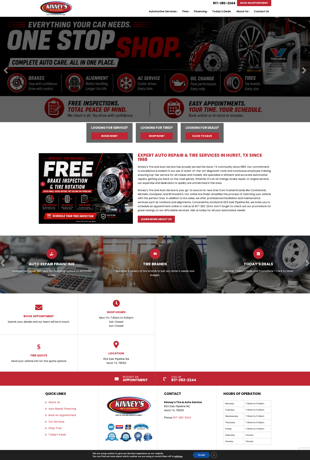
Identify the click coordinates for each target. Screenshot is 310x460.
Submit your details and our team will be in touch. (39, 319)
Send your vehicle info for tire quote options (38, 358)
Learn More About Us (156, 219)
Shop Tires (55, 428)
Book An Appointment (254, 3)
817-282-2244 (224, 3)
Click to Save (202, 136)
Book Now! (109, 136)
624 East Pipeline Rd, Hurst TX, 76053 (116, 358)
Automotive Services (162, 11)
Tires (185, 11)
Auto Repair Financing (62, 409)
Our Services (56, 421)
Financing (200, 11)
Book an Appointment (62, 415)
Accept (201, 454)
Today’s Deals (221, 11)
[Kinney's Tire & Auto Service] (56, 3)
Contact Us (261, 11)
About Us (242, 11)
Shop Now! (157, 136)
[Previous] (5, 70)
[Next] (304, 70)
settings (178, 456)
